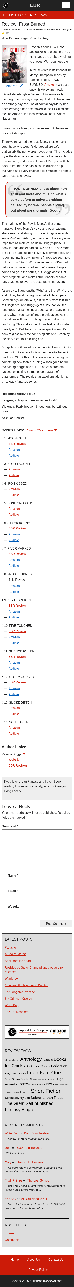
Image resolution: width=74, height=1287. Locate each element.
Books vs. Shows (38, 1066)
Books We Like (56, 29)
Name (13, 875)
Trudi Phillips (13, 1180)
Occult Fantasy (38, 1085)
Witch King (12, 1005)
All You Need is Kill (34, 1198)
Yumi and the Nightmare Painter (26, 985)
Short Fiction (46, 1091)
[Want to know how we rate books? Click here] (7, 33)
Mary (8, 1162)
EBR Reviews (18, 765)
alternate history (12, 1060)
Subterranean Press (47, 1097)
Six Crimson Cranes (18, 998)
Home (15, 1259)
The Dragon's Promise (20, 992)
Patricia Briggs (18, 38)
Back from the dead (18, 961)
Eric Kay (10, 1198)
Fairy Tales (11, 1073)
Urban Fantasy (39, 38)
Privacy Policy (38, 1269)
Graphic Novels (29, 1079)
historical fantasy (46, 1079)
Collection (59, 1066)
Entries (9, 1233)
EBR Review (17, 443)
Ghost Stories (12, 1079)
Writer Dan (12, 1133)
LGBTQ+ (24, 1084)
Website (14, 759)
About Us (33, 1259)
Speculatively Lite (17, 1098)
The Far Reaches (16, 1011)
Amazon (13, 85)
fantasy (22, 1073)
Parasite (10, 947)
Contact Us (55, 1259)
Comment (10, 826)
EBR (35, 5)
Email (13, 891)
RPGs (50, 1084)
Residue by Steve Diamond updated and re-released (34, 970)
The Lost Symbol (38, 1180)
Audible (14, 455)
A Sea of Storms (15, 954)
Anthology (31, 1059)
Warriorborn (12, 978)
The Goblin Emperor (30, 1162)
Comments (12, 1240)
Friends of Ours (44, 1073)
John (8, 1147)
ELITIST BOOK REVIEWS (25, 15)
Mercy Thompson (40, 430)
